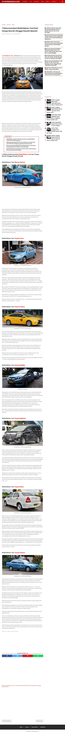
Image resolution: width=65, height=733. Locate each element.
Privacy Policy (34, 727)
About (21, 727)
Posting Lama (39, 720)
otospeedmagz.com (11, 1)
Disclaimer (42, 727)
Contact (27, 727)
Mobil (47, 1)
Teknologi (36, 1)
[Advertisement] (32, 13)
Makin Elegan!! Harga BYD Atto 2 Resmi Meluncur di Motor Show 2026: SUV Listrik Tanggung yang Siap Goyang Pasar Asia (20, 143)
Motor (53, 1)
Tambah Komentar (16, 33)
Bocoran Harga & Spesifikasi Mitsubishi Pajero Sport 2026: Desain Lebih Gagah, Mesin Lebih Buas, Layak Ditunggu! (21, 146)
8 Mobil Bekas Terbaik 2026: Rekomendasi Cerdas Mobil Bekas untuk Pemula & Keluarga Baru (20, 140)
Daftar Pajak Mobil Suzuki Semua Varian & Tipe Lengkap (56, 124)
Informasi (24, 1)
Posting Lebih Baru (6, 720)
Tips (31, 1)
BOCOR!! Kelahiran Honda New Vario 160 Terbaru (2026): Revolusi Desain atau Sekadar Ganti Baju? (21, 149)
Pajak (42, 1)
